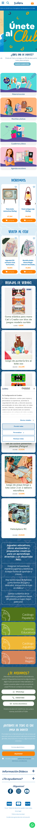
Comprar (11, 220)
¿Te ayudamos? (12, 778)
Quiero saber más (19, 64)
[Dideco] (18, 3)
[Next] (35, 203)
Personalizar (17, 432)
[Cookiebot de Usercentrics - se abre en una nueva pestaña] (22, 388)
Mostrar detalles (25, 420)
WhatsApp (20, 692)
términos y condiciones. (19, 761)
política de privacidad (24, 758)
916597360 (19, 698)
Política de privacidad (18, 814)
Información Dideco (15, 771)
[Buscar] (7, 3)
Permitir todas (18, 426)
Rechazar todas (18, 438)
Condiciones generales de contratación (18, 817)
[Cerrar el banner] (34, 388)
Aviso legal (18, 811)
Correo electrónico (20, 704)
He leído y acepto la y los (19, 760)
